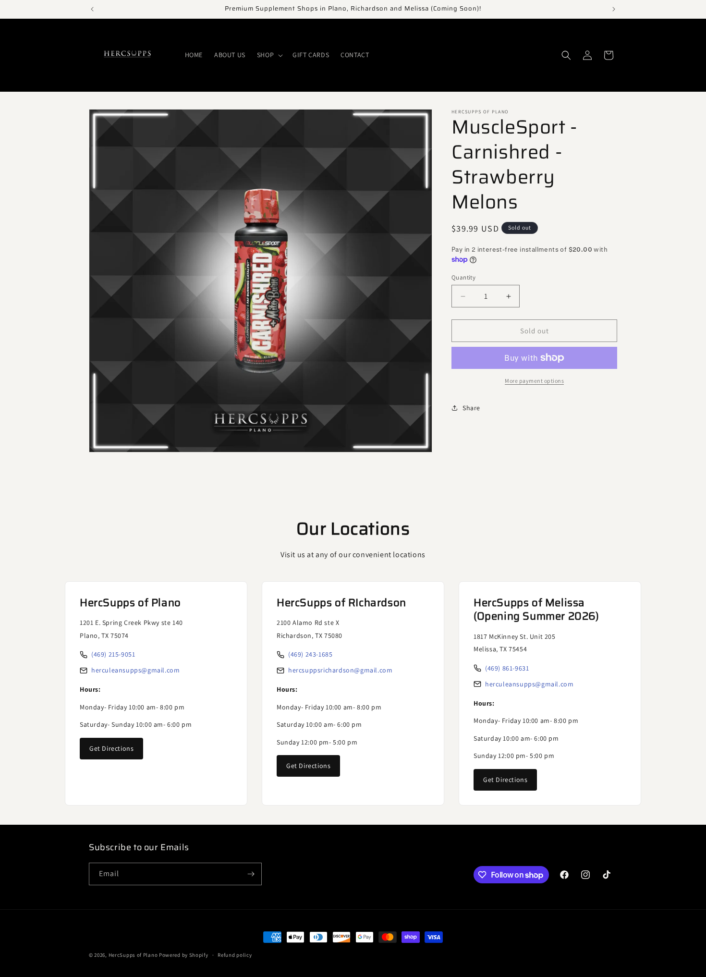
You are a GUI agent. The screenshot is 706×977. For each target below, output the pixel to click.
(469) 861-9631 (507, 668)
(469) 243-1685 (310, 654)
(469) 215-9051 (113, 654)
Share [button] (471, 407)
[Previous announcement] (92, 9)
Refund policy (235, 955)
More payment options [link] (534, 380)
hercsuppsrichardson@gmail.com (340, 670)
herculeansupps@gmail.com (135, 670)
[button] (269, 55)
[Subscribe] (250, 874)
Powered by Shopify (183, 955)
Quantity (463, 277)
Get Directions (111, 748)
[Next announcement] (613, 9)
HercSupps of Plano (133, 955)
